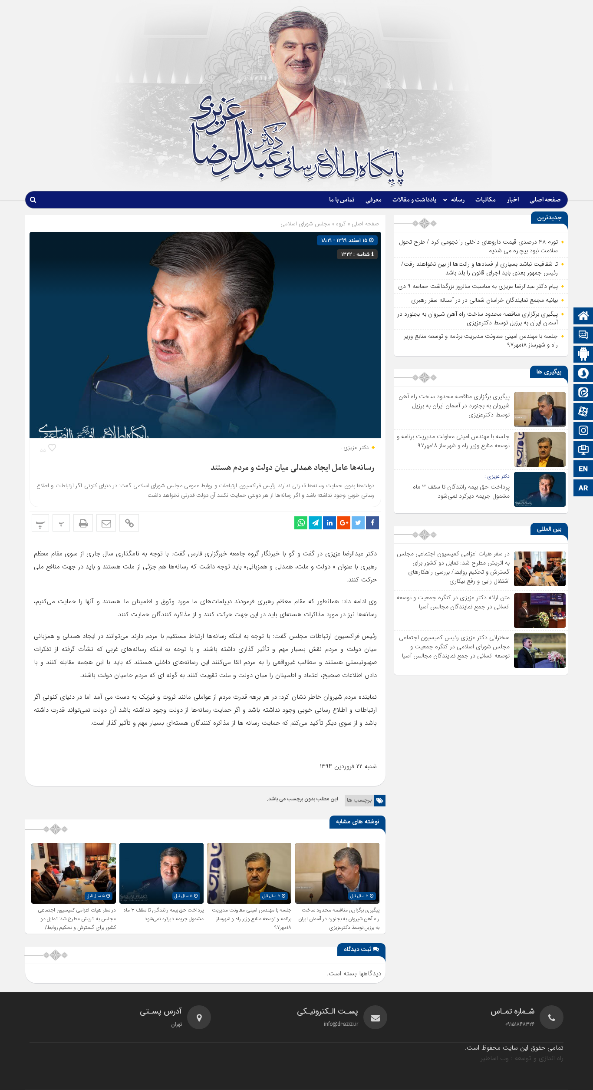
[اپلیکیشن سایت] (583, 355)
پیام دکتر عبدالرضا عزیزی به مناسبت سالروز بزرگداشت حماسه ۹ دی (478, 286)
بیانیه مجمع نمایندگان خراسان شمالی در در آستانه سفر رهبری (484, 300)
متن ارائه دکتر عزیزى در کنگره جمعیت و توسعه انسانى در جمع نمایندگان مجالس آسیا (453, 602)
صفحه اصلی (545, 200)
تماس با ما (342, 200)
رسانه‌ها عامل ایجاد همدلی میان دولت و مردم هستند (292, 468)
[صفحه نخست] (583, 316)
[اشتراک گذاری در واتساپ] (300, 522)
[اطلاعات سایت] (583, 450)
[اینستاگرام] (583, 431)
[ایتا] (583, 393)
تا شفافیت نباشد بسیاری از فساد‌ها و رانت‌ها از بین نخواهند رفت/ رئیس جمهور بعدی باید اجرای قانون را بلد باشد (479, 268)
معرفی (374, 200)
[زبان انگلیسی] (583, 469)
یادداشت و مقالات (414, 200)
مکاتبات (485, 200)
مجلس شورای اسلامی (305, 223)
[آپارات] (583, 412)
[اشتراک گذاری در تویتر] (358, 522)
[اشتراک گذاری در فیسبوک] (372, 522)
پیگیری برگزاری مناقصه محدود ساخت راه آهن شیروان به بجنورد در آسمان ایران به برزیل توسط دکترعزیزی (338, 919)
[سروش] (583, 374)
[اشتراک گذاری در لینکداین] (329, 522)
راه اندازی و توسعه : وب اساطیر (522, 1058)
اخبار (513, 200)
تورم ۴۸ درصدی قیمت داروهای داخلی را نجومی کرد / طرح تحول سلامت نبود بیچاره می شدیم (478, 246)
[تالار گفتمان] (583, 335)
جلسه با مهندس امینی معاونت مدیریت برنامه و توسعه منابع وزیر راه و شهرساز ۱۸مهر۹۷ (251, 919)
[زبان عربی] (583, 488)
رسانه (458, 200)
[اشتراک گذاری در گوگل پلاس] (343, 522)
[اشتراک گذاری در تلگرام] (315, 522)
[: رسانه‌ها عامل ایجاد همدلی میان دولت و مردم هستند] (106, 523)
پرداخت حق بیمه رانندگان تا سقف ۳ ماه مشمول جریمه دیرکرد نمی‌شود (163, 914)
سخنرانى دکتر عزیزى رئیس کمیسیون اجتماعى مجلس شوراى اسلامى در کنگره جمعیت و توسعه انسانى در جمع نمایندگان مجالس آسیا (454, 647)
